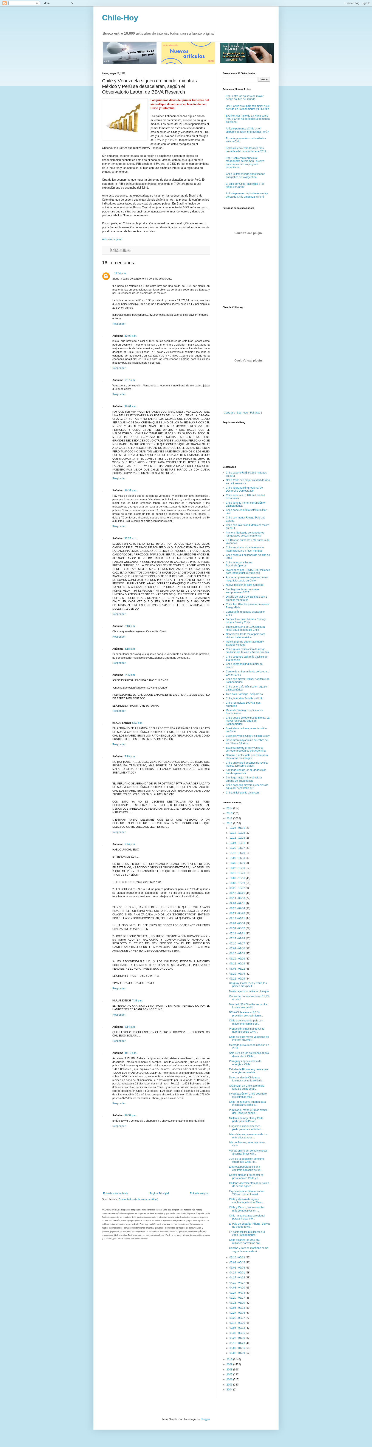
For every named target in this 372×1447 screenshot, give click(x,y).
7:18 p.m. (130, 756)
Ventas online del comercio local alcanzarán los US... (248, 1152)
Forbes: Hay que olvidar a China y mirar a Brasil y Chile (246, 621)
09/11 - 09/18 (237, 898)
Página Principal (159, 1193)
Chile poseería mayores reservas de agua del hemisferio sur (247, 787)
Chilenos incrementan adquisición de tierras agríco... (249, 1185)
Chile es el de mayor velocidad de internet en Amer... (249, 1038)
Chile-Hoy (120, 17)
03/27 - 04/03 (237, 1292)
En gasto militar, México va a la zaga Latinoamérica (247, 1233)
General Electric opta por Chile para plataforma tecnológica (247, 757)
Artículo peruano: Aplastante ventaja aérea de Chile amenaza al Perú (247, 195)
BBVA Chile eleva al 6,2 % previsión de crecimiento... (246, 1014)
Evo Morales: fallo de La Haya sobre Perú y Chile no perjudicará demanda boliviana (248, 118)
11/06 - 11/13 (237, 858)
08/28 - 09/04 (237, 908)
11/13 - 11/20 (237, 853)
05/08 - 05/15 (237, 1262)
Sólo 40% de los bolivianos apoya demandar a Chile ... (249, 1055)
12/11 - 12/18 (237, 837)
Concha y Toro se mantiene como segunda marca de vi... (248, 1250)
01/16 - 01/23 (237, 1343)
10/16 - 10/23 (237, 873)
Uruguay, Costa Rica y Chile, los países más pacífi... (248, 985)
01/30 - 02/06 (237, 1333)
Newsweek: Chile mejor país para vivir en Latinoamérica (245, 636)
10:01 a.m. (131, 406)
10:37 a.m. (131, 490)
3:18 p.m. (130, 626)
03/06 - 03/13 (237, 1307)
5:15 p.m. (130, 648)
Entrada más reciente (115, 1193)
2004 (229, 1389)
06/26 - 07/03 (237, 953)
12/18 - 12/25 (237, 832)
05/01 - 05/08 (237, 1267)
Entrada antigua (199, 1193)
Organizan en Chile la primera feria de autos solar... (246, 1087)
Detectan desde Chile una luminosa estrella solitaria (245, 1079)
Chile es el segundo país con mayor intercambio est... (246, 1022)
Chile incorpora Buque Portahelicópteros (239, 564)
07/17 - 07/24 (237, 938)
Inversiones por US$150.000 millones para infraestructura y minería (248, 572)
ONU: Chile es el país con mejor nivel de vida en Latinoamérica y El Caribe (248, 108)
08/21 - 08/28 (237, 913)
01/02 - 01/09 (237, 1353)
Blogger (205, 1419)
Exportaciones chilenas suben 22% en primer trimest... (246, 1193)
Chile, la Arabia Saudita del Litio (244, 698)
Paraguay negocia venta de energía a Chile (245, 1063)
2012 (229, 818)
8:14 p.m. (130, 1026)
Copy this (229, 412)
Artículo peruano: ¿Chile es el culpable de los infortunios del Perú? (247, 130)
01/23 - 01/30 (237, 1337)
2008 (229, 1369)
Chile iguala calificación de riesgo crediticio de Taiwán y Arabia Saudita (247, 651)
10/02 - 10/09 (237, 883)
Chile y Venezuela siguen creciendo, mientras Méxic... (247, 1201)
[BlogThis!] (117, 250)
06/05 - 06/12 (237, 968)
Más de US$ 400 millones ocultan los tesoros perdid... (248, 1006)
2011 (229, 823)
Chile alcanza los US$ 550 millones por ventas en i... (245, 1241)
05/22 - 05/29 (237, 978)
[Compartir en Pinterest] (129, 250)
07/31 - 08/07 (237, 928)
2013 (229, 813)
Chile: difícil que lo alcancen (242, 792)
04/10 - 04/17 (237, 1282)
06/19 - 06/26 (237, 958)
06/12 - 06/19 (237, 963)
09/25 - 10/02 (237, 888)
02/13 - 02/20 (237, 1322)
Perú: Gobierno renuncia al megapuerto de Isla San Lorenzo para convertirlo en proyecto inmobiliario (245, 163)
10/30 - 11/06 (237, 862)
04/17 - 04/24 (237, 1277)
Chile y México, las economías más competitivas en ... (247, 1209)
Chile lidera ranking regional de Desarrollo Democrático (244, 489)
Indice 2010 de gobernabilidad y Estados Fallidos (245, 643)
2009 (229, 1364)
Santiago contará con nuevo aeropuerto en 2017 (242, 591)
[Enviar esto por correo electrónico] (112, 250)
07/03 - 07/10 (237, 948)
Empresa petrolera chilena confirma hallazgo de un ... (246, 1168)
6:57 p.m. (137, 722)
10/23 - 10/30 (237, 868)
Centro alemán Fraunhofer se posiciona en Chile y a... (246, 1176)
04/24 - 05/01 (237, 1272)
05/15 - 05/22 (237, 1257)
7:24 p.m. (130, 844)
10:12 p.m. (131, 1053)
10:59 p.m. (131, 1115)
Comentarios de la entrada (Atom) (138, 1199)
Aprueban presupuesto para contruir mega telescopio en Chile (247, 579)
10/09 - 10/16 (237, 878)
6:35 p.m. (130, 675)
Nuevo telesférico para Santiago (245, 584)
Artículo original (111, 239)
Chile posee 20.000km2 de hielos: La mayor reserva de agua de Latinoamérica (248, 721)
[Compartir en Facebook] (125, 250)
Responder (119, 323)
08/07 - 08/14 (237, 923)
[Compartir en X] (121, 250)
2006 (229, 1379)
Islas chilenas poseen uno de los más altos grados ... (248, 1136)
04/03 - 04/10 (237, 1287)
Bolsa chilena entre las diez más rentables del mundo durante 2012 (246, 150)
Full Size (255, 412)
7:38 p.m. (137, 1000)
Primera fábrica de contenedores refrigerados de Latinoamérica (245, 534)
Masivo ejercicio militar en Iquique (249, 991)
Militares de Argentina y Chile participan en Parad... (246, 1120)
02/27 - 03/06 (237, 1312)
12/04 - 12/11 (237, 842)
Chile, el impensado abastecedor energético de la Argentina (245, 175)
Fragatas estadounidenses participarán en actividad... (246, 1128)
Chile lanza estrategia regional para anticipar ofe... (247, 1217)
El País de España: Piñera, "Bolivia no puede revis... (249, 1225)
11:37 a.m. (131, 538)
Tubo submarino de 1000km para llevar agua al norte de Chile (245, 628)
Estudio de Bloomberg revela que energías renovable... (248, 1071)
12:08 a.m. (131, 335)
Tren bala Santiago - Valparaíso (244, 694)
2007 (229, 1374)
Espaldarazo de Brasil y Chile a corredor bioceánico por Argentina (246, 749)
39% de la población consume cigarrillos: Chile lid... (247, 1160)
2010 (229, 1359)
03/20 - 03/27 (237, 1297)
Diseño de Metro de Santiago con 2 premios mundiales (246, 598)
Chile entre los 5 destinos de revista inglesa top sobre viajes (247, 764)
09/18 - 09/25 (237, 893)
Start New (242, 412)
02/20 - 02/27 (237, 1317)
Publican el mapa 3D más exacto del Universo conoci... (248, 1112)
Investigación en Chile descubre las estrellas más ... (248, 1095)
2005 (229, 1384)
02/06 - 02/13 (237, 1327)
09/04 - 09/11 (237, 903)
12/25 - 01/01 (237, 827)
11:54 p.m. (120, 273)
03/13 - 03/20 (237, 1302)
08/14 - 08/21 (237, 918)
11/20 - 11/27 (237, 847)
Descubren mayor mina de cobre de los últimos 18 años (247, 742)
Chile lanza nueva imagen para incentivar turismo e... (247, 1103)
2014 (229, 808)
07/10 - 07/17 (237, 943)
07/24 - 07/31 (237, 933)
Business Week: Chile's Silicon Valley (248, 735)
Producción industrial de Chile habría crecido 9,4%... (246, 1030)
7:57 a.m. (130, 380)
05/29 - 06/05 (237, 973)
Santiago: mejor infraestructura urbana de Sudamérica (244, 779)
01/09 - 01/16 (237, 1348)
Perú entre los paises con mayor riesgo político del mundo (245, 98)
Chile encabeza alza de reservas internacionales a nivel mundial (245, 549)
